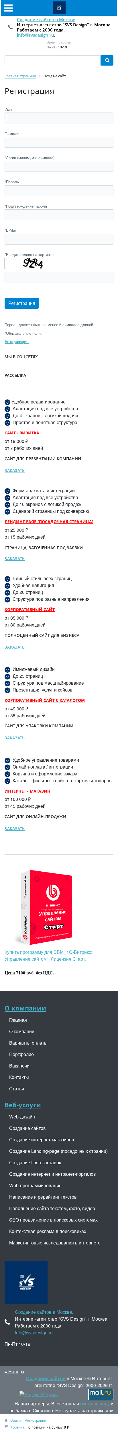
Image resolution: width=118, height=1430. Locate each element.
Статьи (16, 1088)
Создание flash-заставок (35, 1162)
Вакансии (19, 1065)
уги (35, 1105)
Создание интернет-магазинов (41, 1139)
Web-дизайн (22, 1116)
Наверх (15, 1371)
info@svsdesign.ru (35, 35)
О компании (25, 1008)
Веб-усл (17, 1105)
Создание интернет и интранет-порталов (52, 1174)
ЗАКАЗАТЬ (15, 470)
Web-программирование (35, 1185)
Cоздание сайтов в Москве (46, 19)
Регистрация (35, 1420)
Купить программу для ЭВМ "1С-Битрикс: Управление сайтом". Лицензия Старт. (48, 955)
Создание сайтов (27, 1128)
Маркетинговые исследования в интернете (55, 1242)
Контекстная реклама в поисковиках (47, 1231)
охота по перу (95, 1403)
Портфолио (21, 1054)
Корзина (17, 1427)
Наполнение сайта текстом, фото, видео (52, 1208)
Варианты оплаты (28, 1042)
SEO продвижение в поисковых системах (53, 1219)
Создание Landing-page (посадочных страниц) (58, 1151)
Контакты (19, 1077)
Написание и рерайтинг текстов (43, 1196)
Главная (18, 1020)
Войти (15, 1420)
